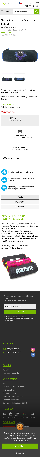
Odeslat (20, 312)
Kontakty (6, 370)
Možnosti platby (9, 390)
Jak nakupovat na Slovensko (14, 387)
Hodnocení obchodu (11, 373)
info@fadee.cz (13, 349)
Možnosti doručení (8, 104)
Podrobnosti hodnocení (10, 32)
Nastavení (20, 453)
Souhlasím (21, 446)
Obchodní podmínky (11, 400)
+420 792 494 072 (15, 352)
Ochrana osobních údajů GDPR (15, 403)
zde (26, 440)
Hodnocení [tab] (20, 207)
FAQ (4, 383)
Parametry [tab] (20, 202)
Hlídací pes (13, 159)
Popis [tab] (20, 197)
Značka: (9, 27)
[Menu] (3, 11)
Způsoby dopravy (9, 393)
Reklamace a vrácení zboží (13, 397)
